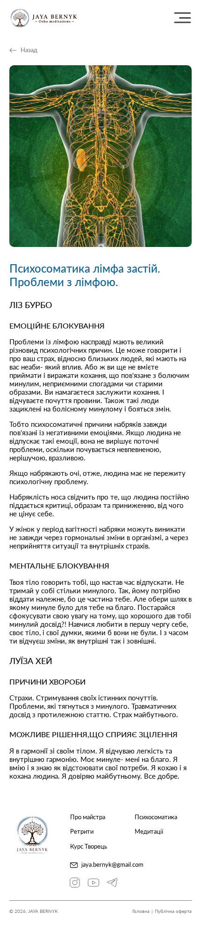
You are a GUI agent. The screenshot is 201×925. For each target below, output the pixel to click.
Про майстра (87, 817)
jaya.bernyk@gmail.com (112, 864)
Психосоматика (156, 817)
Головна (141, 911)
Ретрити (81, 831)
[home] (43, 17)
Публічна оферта (173, 911)
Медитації (149, 831)
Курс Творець (88, 846)
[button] (182, 17)
